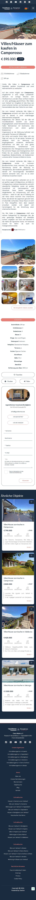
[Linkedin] (20, 2)
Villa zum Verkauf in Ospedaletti (18, 809)
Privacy (18, 876)
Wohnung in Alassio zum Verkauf (18, 859)
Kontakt (18, 790)
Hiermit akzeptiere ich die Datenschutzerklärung (16, 472)
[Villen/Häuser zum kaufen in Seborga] (18, 671)
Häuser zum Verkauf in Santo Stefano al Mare (18, 854)
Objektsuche (18, 785)
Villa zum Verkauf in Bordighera (17, 826)
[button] (26, 8)
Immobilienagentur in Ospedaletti (18, 754)
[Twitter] (11, 2)
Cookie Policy (18, 878)
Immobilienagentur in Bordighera (18, 757)
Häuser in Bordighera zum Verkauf (17, 812)
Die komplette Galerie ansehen (23, 308)
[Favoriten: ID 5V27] (31, 555)
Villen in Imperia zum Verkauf (18, 831)
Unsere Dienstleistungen (18, 779)
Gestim (22, 890)
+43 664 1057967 (18, 417)
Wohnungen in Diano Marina (17, 834)
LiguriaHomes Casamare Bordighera (18, 405)
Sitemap (18, 873)
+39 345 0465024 (18, 422)
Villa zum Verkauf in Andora (18, 856)
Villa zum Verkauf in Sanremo (18, 804)
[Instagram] (25, 2)
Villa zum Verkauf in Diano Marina (18, 851)
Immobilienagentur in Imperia (18, 751)
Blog (18, 787)
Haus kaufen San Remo (18, 815)
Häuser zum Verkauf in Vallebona (18, 837)
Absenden (25, 480)
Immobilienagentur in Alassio (18, 765)
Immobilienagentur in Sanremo (17, 760)
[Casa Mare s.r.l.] (11, 8)
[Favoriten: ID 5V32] (31, 609)
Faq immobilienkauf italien (18, 870)
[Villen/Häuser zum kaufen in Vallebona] (18, 617)
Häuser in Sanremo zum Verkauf (18, 801)
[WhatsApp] (29, 2)
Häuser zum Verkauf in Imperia (17, 829)
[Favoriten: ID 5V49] (31, 662)
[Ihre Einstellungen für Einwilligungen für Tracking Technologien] (33, 888)
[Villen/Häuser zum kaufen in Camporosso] (18, 510)
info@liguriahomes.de (18, 411)
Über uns (18, 776)
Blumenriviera (18, 782)
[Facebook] (6, 2)
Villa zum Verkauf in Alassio (18, 848)
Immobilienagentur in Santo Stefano (18, 762)
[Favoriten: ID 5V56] (31, 502)
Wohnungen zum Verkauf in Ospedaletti (18, 807)
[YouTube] (16, 2)
